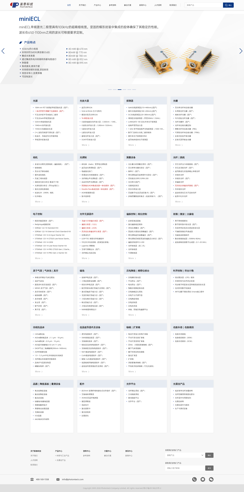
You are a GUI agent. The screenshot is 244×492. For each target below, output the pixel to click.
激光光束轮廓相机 (42, 189)
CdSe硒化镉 (39, 334)
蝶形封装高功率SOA (90, 114)
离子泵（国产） (41, 309)
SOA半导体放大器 (89, 139)
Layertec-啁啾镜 (88, 245)
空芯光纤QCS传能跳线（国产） (187, 164)
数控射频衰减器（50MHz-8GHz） (188, 238)
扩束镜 (131, 359)
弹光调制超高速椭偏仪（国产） (140, 235)
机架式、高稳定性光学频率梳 (46, 136)
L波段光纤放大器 (88, 132)
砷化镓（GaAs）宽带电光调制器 (94, 164)
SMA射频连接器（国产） (91, 337)
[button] (110, 89)
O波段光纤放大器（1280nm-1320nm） (97, 125)
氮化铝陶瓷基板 (41, 394)
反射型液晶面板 (134, 221)
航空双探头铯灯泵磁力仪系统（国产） (97, 288)
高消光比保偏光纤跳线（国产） (187, 185)
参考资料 (112, 5)
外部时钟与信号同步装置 (185, 281)
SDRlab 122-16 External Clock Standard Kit (53, 231)
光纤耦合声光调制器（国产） (93, 178)
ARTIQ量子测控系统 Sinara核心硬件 (189, 291)
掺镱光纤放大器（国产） (91, 136)
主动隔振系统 (133, 394)
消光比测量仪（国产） (137, 228)
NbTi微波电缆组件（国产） (92, 352)
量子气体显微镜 (134, 348)
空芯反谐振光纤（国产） (185, 167)
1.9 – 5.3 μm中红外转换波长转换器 (49, 355)
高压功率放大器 (134, 189)
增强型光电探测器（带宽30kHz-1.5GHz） (144, 118)
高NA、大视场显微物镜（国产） (141, 344)
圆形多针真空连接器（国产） (46, 284)
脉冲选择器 (86, 196)
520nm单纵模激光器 (43, 122)
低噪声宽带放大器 (135, 125)
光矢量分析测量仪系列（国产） (140, 164)
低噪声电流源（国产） (90, 277)
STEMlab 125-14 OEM (44, 242)
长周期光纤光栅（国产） (185, 111)
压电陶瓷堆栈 (133, 299)
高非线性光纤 (180, 189)
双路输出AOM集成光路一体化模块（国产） (99, 185)
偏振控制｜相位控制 (136, 213)
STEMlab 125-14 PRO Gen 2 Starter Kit (51, 253)
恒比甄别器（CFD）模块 (184, 277)
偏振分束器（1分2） (90, 224)
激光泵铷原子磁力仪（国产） (93, 291)
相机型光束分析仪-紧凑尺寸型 (47, 182)
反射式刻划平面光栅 (183, 136)
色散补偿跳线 (180, 334)
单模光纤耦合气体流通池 (44, 277)
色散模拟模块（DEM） (184, 337)
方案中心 (107, 451)
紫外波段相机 (40, 175)
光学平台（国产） (135, 401)
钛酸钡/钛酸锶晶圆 (42, 401)
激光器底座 (86, 412)
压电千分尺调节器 (135, 295)
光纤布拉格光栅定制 (183, 125)
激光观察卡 (86, 408)
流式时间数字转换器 (183, 288)
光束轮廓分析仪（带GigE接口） (47, 185)
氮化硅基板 (39, 398)
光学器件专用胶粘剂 (183, 398)
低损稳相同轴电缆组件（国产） (94, 362)
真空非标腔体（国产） (44, 291)
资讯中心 (128, 451)
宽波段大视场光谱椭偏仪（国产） (141, 231)
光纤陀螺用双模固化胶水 (185, 394)
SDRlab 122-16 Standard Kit (46, 228)
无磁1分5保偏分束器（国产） (93, 221)
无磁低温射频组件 (182, 235)
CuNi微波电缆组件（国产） (93, 355)
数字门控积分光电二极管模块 (139, 132)
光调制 (83, 157)
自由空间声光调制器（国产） (93, 182)
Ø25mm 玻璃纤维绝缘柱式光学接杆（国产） (99, 390)
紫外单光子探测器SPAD (137, 136)
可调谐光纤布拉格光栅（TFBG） (188, 132)
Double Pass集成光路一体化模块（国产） (98, 189)
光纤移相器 (132, 249)
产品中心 (97, 5)
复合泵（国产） (41, 302)
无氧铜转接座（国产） (90, 341)
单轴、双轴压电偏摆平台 (138, 309)
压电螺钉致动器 (134, 277)
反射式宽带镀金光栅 (183, 139)
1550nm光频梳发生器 (43, 129)
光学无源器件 (87, 213)
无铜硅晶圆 (39, 412)
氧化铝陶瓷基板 (41, 390)
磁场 (82, 270)
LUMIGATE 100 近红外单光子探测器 (142, 122)
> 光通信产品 (60, 460)
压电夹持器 (132, 306)
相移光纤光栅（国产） (184, 114)
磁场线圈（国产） (42, 295)
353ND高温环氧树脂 (90, 398)
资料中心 (86, 451)
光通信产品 (179, 383)
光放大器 (84, 100)
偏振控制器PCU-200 (136, 242)
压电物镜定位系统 (135, 291)
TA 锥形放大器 (87, 118)
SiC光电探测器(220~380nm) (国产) (142, 114)
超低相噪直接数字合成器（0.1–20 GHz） (191, 242)
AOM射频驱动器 (88, 192)
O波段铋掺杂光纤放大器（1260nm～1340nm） (100, 122)
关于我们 (82, 5)
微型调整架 (86, 401)
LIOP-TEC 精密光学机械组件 (93, 238)
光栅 (175, 100)
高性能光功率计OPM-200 (138, 178)
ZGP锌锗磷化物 (41, 352)
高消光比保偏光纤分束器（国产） (95, 231)
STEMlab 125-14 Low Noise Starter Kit (51, 245)
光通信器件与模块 (182, 405)
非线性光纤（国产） (183, 178)
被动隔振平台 (133, 398)
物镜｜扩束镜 (133, 327)
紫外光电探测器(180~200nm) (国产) (142, 111)
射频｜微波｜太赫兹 (183, 213)
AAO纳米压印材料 (42, 419)
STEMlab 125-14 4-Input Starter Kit (49, 235)
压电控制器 (132, 302)
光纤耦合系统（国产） (137, 390)
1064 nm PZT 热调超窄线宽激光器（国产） (52, 107)
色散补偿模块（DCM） (184, 341)
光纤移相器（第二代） (137, 245)
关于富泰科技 (35, 451)
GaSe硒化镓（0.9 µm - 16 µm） (48, 341)
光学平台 (131, 383)
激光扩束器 (132, 355)
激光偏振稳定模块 (135, 224)
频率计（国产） (134, 171)
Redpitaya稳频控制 (42, 224)
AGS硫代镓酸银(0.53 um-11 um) (48, 344)
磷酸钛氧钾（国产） (43, 366)
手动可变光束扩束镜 (136, 337)
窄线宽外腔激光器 (42, 139)
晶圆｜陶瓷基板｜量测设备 (46, 383)
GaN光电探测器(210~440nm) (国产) (142, 107)
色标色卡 (85, 405)
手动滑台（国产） (135, 281)
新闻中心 (142, 5)
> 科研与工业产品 (62, 455)
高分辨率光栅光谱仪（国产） (139, 167)
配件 (82, 383)
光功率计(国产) (134, 182)
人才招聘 (158, 5)
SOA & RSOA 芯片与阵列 (92, 111)
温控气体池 (39, 281)
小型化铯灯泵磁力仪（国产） (93, 299)
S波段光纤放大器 (88, 129)
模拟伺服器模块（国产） (44, 221)
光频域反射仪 (133, 185)
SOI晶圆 (38, 415)
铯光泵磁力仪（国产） (90, 302)
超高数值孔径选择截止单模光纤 (187, 171)
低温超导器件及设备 (90, 327)
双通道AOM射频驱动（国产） (93, 175)
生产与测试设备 (181, 408)
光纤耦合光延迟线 (89, 253)
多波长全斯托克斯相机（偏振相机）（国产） (52, 164)
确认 (230, 5)
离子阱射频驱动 (181, 221)
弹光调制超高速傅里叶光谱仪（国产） (143, 175)
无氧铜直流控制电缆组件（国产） (95, 348)
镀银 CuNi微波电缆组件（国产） (95, 359)
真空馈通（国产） (42, 299)
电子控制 (37, 213)
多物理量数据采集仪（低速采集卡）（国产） (146, 196)
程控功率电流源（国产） (91, 284)
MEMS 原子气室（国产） (45, 288)
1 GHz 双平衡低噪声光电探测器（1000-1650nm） (146, 129)
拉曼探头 (85, 415)
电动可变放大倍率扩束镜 (138, 334)
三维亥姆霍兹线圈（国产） (92, 281)
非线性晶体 (38, 327)
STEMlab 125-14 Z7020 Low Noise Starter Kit (53, 238)
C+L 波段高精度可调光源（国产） (48, 132)
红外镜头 (38, 196)
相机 (35, 157)
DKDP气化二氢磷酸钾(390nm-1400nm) (50, 348)
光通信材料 (179, 401)
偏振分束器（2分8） (90, 228)
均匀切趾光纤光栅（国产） (185, 118)
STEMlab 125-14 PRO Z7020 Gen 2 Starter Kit (53, 249)
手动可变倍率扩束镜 (136, 341)
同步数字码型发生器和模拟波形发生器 (190, 284)
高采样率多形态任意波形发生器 (187, 228)
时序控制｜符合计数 (183, 270)
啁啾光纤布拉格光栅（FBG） (186, 129)
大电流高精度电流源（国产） (93, 306)
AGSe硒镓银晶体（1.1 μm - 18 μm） (50, 337)
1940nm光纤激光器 (43, 125)
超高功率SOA (87, 107)
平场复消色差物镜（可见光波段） (141, 366)
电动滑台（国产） (135, 284)
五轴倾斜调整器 (88, 394)
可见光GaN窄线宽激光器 (45, 118)
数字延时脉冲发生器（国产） (186, 224)
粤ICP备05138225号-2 (152, 488)
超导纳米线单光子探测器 (138, 139)
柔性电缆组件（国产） (90, 334)
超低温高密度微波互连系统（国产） (96, 366)
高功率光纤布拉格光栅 (184, 107)
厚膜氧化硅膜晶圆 (42, 408)
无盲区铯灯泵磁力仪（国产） (93, 295)
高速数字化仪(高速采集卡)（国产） (142, 192)
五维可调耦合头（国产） (91, 249)
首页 (69, 5)
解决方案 (127, 5)
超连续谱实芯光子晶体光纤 (185, 192)
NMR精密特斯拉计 (89, 309)
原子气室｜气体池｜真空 (45, 270)
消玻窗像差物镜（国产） (138, 362)
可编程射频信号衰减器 (184, 231)
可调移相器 (132, 253)
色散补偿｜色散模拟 (183, 327)
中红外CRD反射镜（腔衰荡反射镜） (96, 242)
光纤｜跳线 (179, 157)
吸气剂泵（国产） (42, 306)
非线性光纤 (179, 175)
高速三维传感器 (41, 178)
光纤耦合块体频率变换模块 (45, 359)
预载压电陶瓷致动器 (136, 288)
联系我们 (173, 5)
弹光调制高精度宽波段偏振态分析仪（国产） (146, 238)
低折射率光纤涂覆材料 (184, 390)
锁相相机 (38, 167)
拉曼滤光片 (86, 235)
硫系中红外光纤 (181, 196)
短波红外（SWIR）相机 (44, 192)
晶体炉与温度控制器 (43, 362)
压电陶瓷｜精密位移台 (137, 270)
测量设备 (131, 157)
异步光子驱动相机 (42, 171)
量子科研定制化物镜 (136, 352)
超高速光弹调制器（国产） (92, 167)
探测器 (129, 100)
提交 (209, 468)
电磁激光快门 (87, 171)
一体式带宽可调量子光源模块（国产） (50, 111)
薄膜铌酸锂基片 (41, 405)
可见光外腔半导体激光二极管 (46, 114)
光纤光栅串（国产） (183, 122)
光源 (35, 100)
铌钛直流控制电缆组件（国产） (94, 344)
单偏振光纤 (179, 182)
